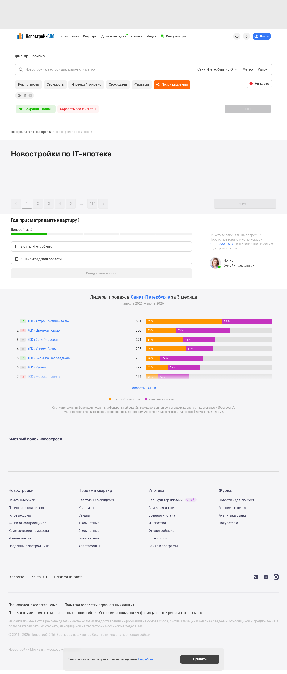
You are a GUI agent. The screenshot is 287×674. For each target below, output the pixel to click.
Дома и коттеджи (113, 36)
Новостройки (70, 36)
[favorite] (246, 36)
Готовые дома (19, 515)
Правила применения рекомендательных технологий (50, 613)
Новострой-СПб (19, 132)
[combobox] (217, 69)
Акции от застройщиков (27, 523)
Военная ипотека (162, 515)
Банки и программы (164, 546)
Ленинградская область (27, 508)
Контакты (39, 577)
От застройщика (161, 531)
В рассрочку (158, 538)
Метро (247, 69)
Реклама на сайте (68, 577)
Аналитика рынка (233, 515)
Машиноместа (19, 538)
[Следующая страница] (103, 204)
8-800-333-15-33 (222, 244)
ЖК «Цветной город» (44, 330)
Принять (200, 659)
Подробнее (145, 659)
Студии (84, 515)
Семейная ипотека (163, 508)
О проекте (16, 577)
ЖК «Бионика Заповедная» (49, 358)
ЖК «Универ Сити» (42, 349)
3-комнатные (89, 538)
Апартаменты (89, 546)
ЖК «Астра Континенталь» (49, 321)
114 (92, 204)
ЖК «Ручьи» (37, 367)
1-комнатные (89, 523)
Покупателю (228, 523)
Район (262, 69)
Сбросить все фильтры (78, 109)
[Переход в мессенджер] (276, 577)
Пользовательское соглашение (32, 605)
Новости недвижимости (237, 500)
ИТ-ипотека (157, 523)
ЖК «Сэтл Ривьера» (43, 340)
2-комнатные (89, 531)
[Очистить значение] (30, 95)
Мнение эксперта (232, 508)
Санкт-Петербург (21, 500)
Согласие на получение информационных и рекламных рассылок (150, 613)
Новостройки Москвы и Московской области (44, 650)
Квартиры (90, 36)
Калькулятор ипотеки (172, 500)
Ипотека (136, 36)
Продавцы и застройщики (28, 546)
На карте (262, 84)
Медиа (151, 36)
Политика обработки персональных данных (99, 605)
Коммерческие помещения (29, 531)
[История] (237, 36)
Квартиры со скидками (97, 500)
